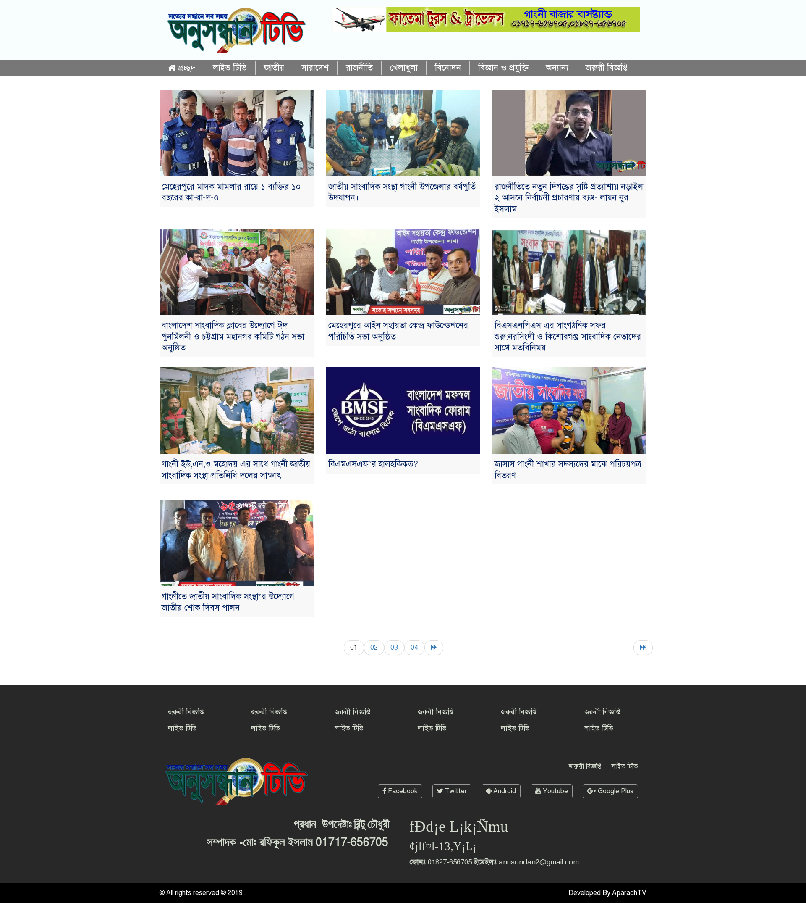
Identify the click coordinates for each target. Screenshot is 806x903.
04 (414, 647)
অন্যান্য (557, 68)
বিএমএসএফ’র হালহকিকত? (373, 464)
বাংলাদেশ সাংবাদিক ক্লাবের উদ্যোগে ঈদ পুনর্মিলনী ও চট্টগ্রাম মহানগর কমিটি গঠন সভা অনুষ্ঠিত (233, 336)
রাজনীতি (359, 68)
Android (504, 791)
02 (374, 647)
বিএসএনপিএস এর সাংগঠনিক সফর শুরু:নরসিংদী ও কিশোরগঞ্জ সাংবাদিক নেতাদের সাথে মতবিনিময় (568, 336)
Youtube (554, 791)
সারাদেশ (315, 68)
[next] (433, 647)
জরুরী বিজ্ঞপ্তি (607, 68)
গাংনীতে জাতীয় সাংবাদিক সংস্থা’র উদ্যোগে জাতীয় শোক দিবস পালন (228, 602)
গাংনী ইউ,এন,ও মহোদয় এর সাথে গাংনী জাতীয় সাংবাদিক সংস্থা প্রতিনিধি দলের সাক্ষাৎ (236, 469)
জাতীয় (274, 68)
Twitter (455, 791)
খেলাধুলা (404, 68)
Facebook (402, 791)
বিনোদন (448, 68)
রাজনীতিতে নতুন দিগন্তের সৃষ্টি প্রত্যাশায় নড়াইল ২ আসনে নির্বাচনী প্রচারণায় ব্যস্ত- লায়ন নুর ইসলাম (569, 198)
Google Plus (614, 791)
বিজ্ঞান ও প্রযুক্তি (503, 68)
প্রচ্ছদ (186, 68)
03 (394, 647)
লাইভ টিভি (230, 68)
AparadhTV (629, 893)
